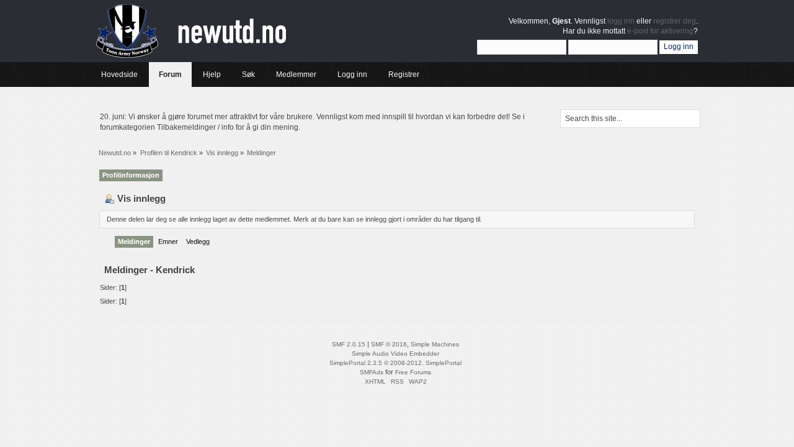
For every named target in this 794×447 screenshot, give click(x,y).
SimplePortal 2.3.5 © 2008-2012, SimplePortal (395, 362)
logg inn (621, 21)
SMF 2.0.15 (348, 344)
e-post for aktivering (660, 31)
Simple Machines (435, 344)
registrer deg (674, 21)
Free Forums (413, 372)
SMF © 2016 (389, 344)
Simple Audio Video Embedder (395, 353)
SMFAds (371, 372)
